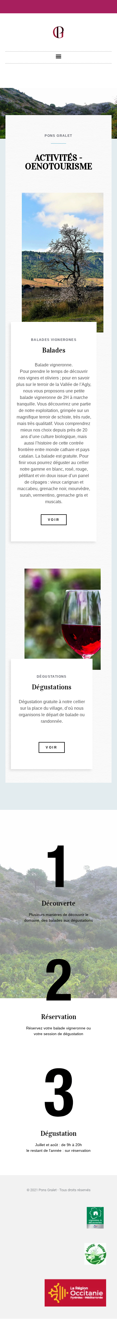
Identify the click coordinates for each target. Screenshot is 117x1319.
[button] (58, 56)
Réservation (58, 1017)
